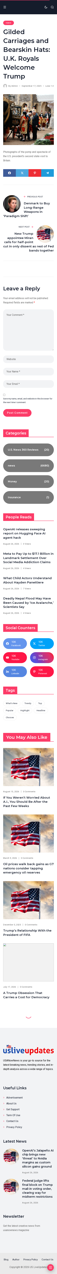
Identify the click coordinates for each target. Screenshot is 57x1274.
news (8, 23)
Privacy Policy (14, 1127)
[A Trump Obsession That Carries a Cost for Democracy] (28, 962)
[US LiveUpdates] (28, 1049)
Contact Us (12, 1121)
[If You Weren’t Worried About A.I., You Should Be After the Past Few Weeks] (28, 767)
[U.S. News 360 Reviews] (28, 449)
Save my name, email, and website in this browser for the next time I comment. (27, 400)
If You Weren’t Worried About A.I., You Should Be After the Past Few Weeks (26, 802)
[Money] (28, 481)
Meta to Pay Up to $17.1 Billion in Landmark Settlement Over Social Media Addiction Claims (28, 558)
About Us (11, 1103)
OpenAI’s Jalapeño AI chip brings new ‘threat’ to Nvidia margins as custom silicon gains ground (38, 1158)
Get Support (12, 1109)
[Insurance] (28, 497)
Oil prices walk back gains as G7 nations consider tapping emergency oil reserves (28, 868)
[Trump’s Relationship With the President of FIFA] (28, 900)
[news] (28, 465)
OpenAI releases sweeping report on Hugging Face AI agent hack (24, 533)
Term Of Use (13, 1115)
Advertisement (14, 1097)
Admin (14, 86)
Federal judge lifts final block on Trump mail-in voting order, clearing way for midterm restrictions (37, 1188)
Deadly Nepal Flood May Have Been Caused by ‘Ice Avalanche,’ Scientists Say (28, 603)
